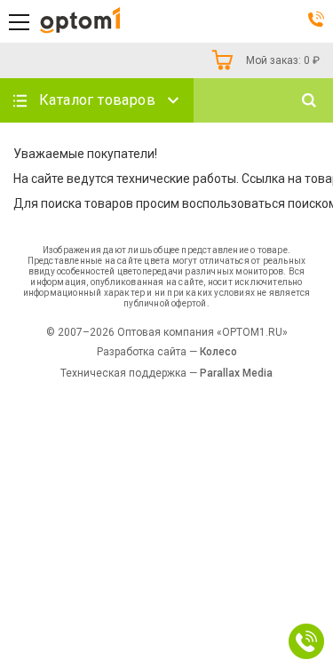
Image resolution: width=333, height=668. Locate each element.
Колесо (218, 352)
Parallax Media (236, 373)
